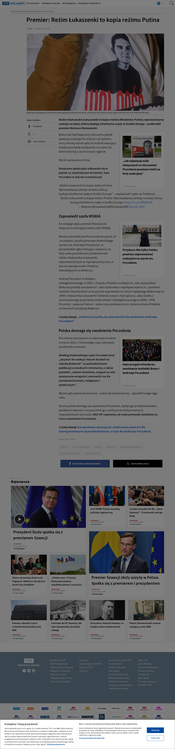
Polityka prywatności (56, 744)
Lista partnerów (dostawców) (91, 738)
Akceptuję (155, 730)
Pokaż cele (155, 738)
